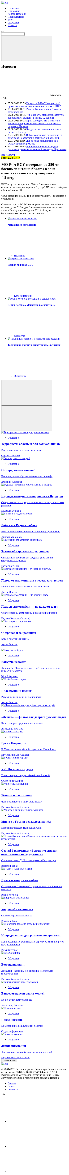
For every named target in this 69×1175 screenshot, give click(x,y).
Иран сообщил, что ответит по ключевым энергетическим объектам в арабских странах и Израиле (34, 123)
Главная (12, 1083)
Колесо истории (23, 295)
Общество (13, 22)
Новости (12, 25)
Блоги (11, 19)
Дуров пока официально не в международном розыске (33, 142)
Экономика (14, 11)
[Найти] (26, 48)
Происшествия (16, 16)
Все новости (8, 154)
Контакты (13, 1089)
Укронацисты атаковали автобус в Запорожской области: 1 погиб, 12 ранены (36, 116)
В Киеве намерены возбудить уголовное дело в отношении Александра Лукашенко (37, 148)
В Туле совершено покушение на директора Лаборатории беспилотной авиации (35, 136)
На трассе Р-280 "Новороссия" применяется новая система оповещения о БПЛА (35, 105)
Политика (13, 8)
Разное (11, 1086)
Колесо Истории (17, 13)
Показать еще (9, 1060)
